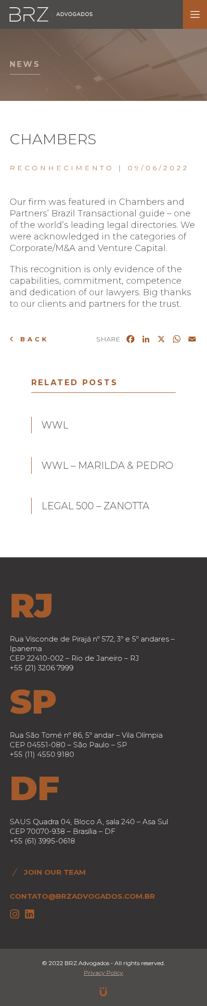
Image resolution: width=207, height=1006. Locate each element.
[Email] (192, 340)
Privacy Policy (103, 972)
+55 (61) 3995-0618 (42, 840)
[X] (161, 340)
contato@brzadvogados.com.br (82, 896)
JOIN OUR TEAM (55, 872)
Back (32, 339)
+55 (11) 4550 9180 (42, 754)
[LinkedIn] (146, 340)
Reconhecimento (62, 167)
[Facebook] (130, 340)
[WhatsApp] (176, 340)
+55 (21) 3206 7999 (42, 667)
